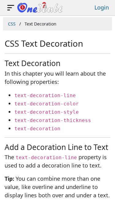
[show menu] (10, 7)
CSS (12, 24)
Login (101, 7)
